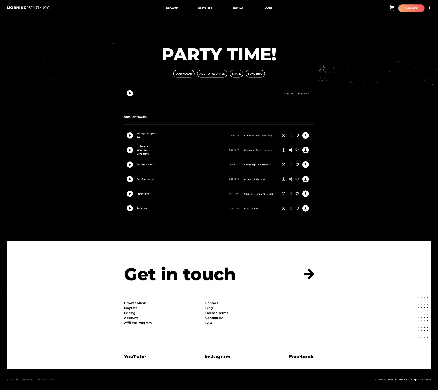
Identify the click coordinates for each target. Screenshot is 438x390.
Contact (211, 303)
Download (184, 73)
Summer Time (145, 164)
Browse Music (135, 303)
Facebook (301, 356)
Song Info (255, 73)
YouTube (135, 356)
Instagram (217, 356)
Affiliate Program (138, 323)
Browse (172, 8)
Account (131, 318)
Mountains (143, 193)
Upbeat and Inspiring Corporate (144, 150)
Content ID (214, 318)
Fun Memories (145, 179)
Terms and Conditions (20, 379)
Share (236, 73)
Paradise (142, 208)
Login (268, 8)
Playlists (205, 8)
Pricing (238, 8)
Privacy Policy (46, 379)
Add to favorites (212, 73)
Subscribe (411, 8)
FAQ (208, 323)
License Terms (216, 313)
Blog (209, 308)
